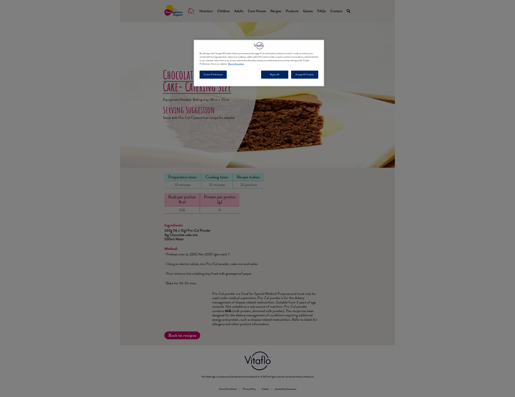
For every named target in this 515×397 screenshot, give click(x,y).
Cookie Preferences (213, 74)
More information (236, 64)
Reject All (274, 74)
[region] (259, 63)
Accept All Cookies (305, 74)
